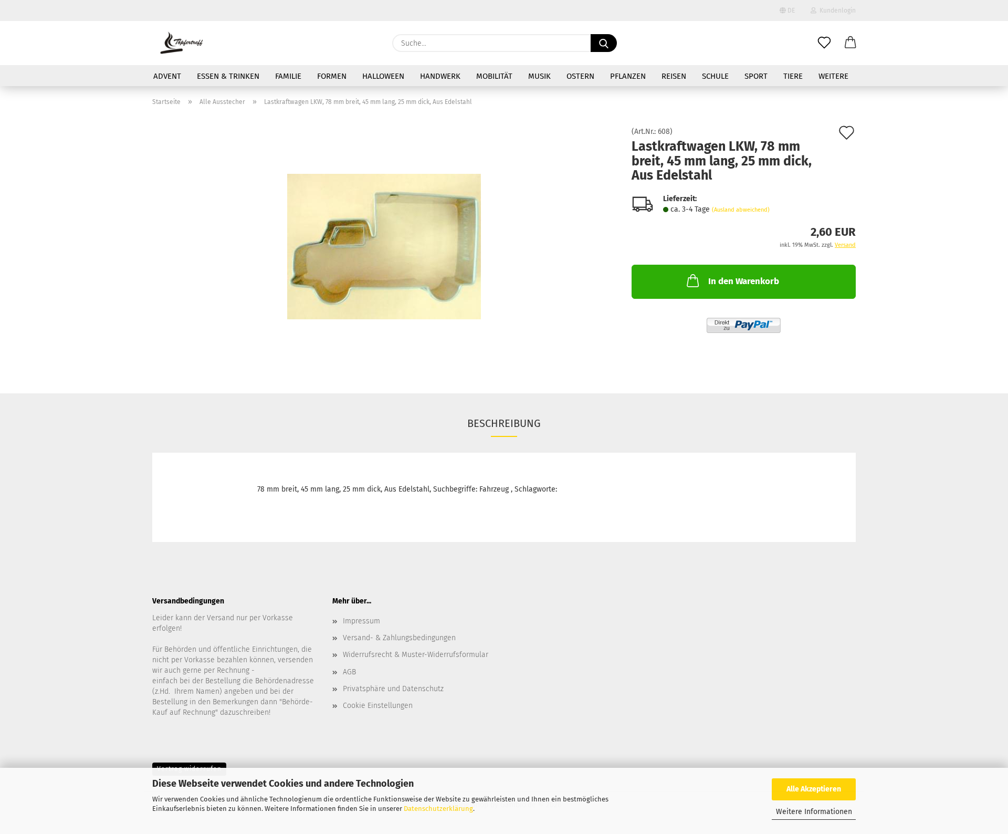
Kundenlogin (836, 10)
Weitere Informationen (814, 811)
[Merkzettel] (824, 43)
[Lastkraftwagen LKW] (384, 246)
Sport (756, 76)
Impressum (361, 621)
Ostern (580, 76)
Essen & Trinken (228, 76)
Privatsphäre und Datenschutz (393, 688)
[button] (850, 43)
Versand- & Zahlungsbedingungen (399, 637)
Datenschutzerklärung (438, 808)
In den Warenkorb (743, 281)
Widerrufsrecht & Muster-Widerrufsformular (415, 654)
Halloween (383, 76)
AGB (349, 672)
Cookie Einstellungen (378, 705)
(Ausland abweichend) (741, 209)
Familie (288, 76)
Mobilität (494, 76)
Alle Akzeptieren (813, 789)
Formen (331, 76)
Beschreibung (504, 423)
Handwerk (440, 76)
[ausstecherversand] (181, 43)
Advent (167, 76)
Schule (715, 76)
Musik (539, 76)
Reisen (674, 76)
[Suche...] (604, 43)
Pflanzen (628, 76)
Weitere (833, 76)
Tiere (793, 76)
